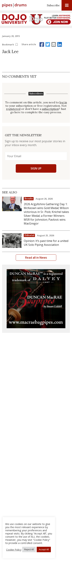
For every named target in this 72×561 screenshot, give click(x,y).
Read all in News (36, 257)
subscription (50, 109)
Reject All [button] (29, 549)
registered (13, 109)
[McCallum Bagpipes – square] (36, 298)
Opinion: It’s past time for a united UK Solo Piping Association (46, 243)
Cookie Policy (13, 549)
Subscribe (53, 5)
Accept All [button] (44, 549)
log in (63, 102)
